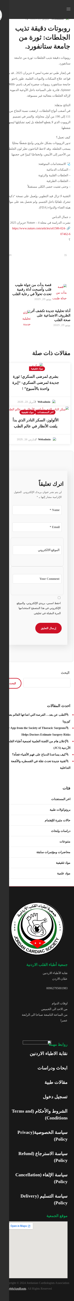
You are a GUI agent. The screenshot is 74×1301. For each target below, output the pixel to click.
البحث (65, 673)
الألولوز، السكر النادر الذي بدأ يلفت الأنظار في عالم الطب (36, 423)
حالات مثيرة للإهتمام (57, 820)
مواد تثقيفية (37, 368)
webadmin (44, 401)
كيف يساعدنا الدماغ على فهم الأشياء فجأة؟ (39, 754)
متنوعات (65, 841)
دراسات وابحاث (60, 830)
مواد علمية (63, 873)
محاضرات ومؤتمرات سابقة (53, 852)
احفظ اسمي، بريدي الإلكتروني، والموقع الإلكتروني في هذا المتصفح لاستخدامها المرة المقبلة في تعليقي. (39, 608)
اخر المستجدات (45, 412)
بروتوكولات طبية (60, 809)
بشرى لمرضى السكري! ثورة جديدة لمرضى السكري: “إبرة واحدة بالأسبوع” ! (35, 382)
